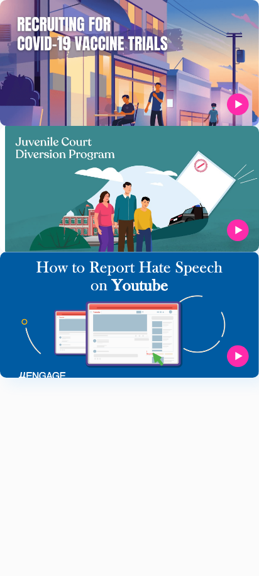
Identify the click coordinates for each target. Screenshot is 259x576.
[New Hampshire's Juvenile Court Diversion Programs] (129, 189)
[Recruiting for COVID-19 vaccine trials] (129, 63)
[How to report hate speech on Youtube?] (129, 315)
